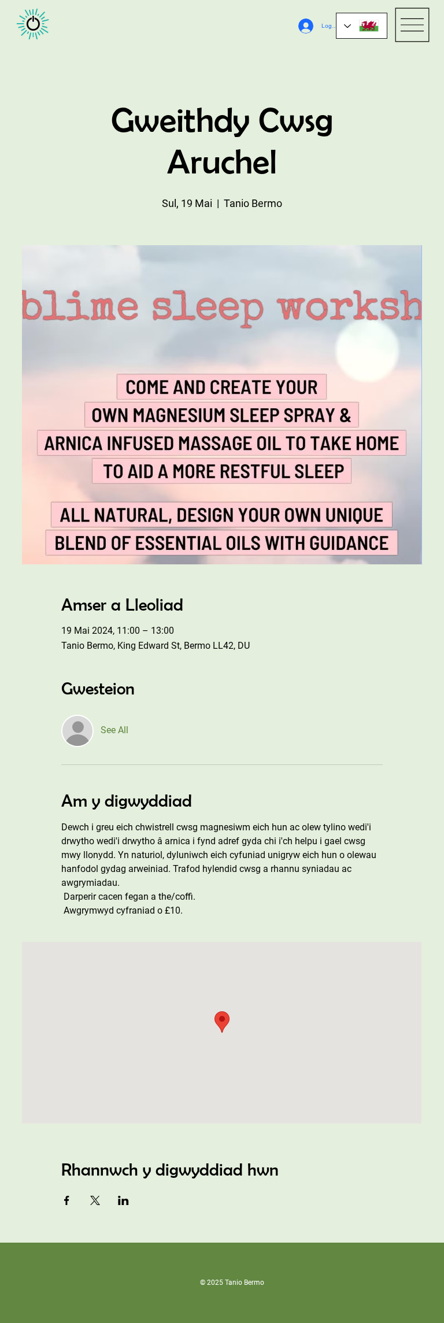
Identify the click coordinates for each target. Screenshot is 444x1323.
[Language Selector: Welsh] (361, 26)
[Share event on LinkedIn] (123, 1200)
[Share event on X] (95, 1200)
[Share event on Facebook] (66, 1200)
